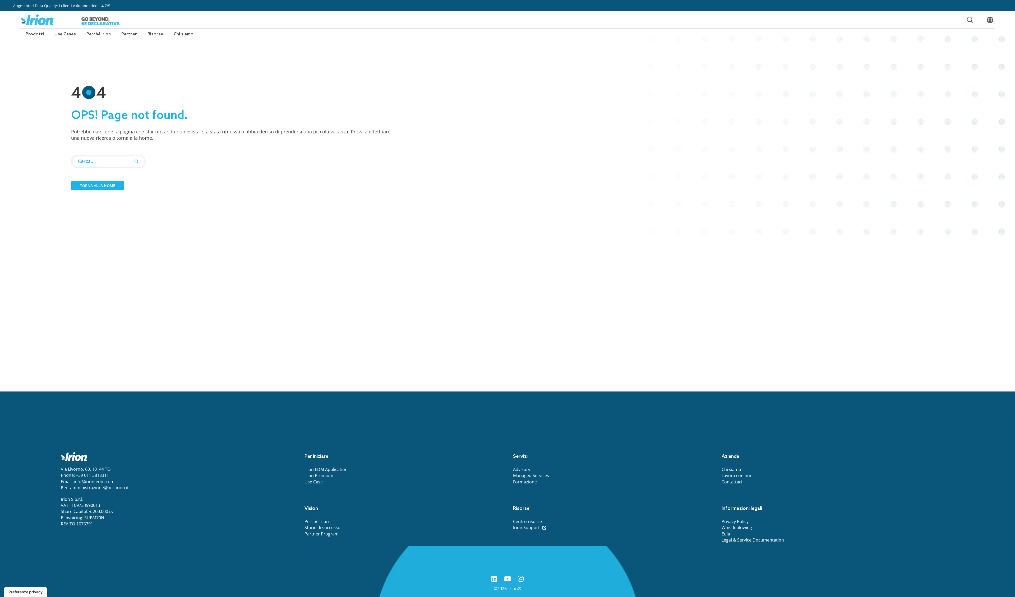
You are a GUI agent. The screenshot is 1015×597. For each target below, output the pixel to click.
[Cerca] (136, 161)
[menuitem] (35, 34)
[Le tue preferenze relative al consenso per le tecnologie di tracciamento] (25, 592)
